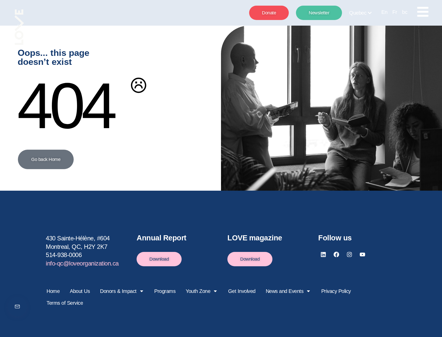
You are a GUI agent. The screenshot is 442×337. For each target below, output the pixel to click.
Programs (164, 291)
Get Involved (242, 291)
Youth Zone (198, 291)
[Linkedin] (323, 254)
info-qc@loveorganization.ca (82, 263)
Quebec (357, 13)
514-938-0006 (64, 254)
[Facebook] (336, 254)
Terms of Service (65, 303)
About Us (80, 291)
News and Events (285, 291)
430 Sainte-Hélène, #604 (78, 238)
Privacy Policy (336, 291)
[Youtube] (362, 254)
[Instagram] (349, 254)
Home (53, 291)
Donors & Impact (118, 291)
